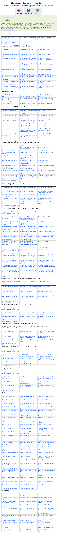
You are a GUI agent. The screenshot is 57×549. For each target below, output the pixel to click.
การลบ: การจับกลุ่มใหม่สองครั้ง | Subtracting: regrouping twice (9, 139)
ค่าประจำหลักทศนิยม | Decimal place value (10, 95)
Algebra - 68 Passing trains (44, 435)
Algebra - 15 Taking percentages (9, 444)
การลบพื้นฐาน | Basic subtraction (9, 115)
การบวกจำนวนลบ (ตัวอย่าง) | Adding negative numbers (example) (10, 161)
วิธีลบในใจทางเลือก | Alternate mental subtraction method (46, 125)
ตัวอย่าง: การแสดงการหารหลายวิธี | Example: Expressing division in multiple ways (10, 78)
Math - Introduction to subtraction (9, 358)
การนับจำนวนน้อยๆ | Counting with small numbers (10, 377)
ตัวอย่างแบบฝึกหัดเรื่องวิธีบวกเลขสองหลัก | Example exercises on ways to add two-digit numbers (28, 233)
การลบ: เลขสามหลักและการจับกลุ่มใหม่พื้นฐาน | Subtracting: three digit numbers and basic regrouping (28, 130)
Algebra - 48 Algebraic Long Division (28, 459)
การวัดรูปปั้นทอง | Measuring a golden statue (28, 188)
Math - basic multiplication (8, 63)
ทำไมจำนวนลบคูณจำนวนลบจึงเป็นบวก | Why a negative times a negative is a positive (27, 162)
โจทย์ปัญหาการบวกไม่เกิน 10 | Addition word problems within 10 (45, 355)
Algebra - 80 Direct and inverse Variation (45, 475)
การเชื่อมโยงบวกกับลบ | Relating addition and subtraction (27, 363)
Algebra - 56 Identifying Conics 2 (27, 488)
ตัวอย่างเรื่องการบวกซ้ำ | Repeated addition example (45, 337)
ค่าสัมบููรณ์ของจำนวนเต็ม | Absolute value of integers (46, 156)
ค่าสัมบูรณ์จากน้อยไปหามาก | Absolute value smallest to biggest (45, 151)
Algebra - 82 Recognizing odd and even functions (45, 482)
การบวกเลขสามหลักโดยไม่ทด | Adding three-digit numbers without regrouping (10, 296)
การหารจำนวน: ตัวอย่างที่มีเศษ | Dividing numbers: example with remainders (45, 69)
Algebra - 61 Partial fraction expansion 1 (46, 411)
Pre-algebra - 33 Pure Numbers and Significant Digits (45, 530)
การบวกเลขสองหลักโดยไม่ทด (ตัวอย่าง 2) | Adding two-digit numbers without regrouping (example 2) (28, 243)
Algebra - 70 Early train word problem (46, 442)
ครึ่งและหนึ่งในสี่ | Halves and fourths (28, 37)
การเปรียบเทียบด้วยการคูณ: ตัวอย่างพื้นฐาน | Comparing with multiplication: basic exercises (10, 83)
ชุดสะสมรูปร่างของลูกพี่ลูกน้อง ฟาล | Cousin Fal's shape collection (10, 38)
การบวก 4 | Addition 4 (25, 115)
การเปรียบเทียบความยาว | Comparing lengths (10, 199)
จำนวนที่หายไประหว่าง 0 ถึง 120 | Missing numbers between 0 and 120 (46, 386)
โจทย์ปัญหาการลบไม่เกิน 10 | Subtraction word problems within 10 (46, 359)
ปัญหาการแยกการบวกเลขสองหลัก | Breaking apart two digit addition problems (9, 262)
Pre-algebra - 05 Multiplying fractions (10, 508)
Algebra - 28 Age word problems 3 (9, 488)
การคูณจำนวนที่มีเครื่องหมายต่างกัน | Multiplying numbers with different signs (28, 177)
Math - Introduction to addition (9, 354)
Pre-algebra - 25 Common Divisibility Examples (46, 502)
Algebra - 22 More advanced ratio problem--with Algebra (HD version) (10, 467)
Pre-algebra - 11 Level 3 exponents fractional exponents (9, 530)
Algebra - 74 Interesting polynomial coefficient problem (45, 453)
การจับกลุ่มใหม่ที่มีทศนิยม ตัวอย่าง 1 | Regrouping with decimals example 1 (46, 99)
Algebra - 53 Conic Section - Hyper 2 (28, 477)
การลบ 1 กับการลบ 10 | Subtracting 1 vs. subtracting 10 (10, 232)
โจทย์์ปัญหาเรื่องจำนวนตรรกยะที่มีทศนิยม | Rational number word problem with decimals (27, 147)
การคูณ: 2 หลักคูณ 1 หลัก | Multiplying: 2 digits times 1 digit (27, 69)
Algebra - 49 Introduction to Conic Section (27, 464)
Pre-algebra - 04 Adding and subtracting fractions (8, 505)
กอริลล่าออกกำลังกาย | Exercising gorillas (27, 340)
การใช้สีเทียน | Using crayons (44, 221)
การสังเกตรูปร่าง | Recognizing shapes (46, 37)
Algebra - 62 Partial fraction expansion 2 (46, 415)
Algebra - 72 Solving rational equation (46, 446)
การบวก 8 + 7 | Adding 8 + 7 (8, 336)
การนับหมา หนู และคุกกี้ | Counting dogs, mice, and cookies (27, 382)
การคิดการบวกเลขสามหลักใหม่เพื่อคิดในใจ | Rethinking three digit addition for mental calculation (10, 301)
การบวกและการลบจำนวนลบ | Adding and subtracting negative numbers (10, 171)
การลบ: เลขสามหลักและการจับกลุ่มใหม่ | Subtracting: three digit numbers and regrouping (28, 135)
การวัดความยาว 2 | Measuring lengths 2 (10, 192)
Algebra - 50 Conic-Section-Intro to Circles (27, 467)
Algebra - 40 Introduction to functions (28, 435)
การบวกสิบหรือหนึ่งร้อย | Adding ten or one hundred (10, 287)
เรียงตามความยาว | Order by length (10, 187)
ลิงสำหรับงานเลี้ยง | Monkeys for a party (9, 317)
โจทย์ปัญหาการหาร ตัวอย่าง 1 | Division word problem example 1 (27, 55)
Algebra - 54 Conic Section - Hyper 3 (28, 481)
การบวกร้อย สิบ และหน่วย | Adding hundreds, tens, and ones (9, 291)
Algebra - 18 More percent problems (10, 452)
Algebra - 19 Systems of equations (9, 456)
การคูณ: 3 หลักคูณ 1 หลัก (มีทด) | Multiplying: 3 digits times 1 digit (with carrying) (28, 83)
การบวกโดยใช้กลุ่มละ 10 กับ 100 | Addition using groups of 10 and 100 (46, 287)
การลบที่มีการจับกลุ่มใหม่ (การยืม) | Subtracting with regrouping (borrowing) (27, 125)
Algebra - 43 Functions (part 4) (26, 444)
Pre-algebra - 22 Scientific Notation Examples (28, 530)
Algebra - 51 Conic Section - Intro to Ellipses (28, 471)
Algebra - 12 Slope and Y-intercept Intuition (9, 436)
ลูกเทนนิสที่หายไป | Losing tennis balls (28, 270)
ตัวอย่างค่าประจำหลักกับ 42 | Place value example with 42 (27, 317)
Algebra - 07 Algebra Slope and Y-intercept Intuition (9, 418)
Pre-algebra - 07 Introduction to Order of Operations (10, 516)
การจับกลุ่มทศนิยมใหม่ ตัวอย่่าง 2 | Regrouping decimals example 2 (45, 103)
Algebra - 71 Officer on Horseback (45, 444)
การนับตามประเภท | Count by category (44, 382)
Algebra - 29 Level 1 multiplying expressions (27, 397)
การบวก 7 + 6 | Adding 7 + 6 (8, 331)
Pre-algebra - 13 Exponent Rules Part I (28, 497)
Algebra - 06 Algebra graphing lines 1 (10, 414)
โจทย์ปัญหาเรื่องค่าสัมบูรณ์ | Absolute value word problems (46, 166)
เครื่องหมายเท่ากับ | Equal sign (26, 331)
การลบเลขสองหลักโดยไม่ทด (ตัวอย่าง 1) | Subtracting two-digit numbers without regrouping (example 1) (28, 120)
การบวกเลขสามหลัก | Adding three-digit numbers (10, 134)
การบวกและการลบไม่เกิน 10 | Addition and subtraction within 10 (9, 366)
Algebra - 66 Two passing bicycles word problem (45, 429)
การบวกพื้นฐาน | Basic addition (9, 110)
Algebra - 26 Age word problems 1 (9, 481)
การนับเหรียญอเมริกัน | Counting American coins (45, 199)
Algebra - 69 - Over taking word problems (45, 439)
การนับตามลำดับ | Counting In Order (10, 381)
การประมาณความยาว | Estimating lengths (9, 202)
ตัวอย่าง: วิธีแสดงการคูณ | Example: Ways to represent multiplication (10, 69)
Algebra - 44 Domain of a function (27, 446)
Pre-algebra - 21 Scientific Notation (28, 526)
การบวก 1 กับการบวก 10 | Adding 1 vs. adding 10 (9, 217)
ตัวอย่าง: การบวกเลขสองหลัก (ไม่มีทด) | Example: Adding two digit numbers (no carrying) (10, 120)
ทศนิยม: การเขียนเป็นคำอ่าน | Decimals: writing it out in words (9, 99)
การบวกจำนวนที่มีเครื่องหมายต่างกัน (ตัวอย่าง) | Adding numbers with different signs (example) (10, 167)
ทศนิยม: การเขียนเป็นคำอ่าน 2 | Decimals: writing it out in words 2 (9, 103)
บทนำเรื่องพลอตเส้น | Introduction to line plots (28, 202)
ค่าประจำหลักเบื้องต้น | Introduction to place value (46, 317)
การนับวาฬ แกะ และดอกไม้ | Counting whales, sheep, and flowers (28, 386)
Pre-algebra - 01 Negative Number (9, 494)
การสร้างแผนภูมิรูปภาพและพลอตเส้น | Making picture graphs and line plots (10, 206)
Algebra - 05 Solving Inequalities (9, 410)
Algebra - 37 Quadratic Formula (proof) (27, 425)
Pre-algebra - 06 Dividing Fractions (9, 511)
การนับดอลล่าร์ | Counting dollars (45, 194)
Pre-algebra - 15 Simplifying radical (27, 504)
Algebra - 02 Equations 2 (7, 399)
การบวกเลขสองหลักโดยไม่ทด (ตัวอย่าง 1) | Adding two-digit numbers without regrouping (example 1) (10, 249)
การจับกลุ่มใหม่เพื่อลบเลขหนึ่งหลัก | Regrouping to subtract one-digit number (27, 223)
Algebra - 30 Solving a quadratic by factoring (27, 400)
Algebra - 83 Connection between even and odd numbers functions (45, 485)
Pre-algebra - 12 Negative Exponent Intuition (28, 495)
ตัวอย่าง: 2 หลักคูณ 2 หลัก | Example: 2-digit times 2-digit (46, 50)
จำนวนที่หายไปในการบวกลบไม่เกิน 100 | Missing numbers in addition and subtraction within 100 (46, 267)
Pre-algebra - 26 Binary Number (45, 504)
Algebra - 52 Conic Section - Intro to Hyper (28, 475)
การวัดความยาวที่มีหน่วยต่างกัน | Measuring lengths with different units (10, 195)
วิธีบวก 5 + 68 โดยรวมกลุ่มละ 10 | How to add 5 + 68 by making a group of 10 (10, 271)
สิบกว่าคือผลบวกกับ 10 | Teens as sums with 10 (10, 313)
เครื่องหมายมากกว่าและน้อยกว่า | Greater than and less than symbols (9, 320)
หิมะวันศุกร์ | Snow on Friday (44, 216)
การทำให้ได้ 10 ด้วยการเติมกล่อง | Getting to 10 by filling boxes (27, 355)
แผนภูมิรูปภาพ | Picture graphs (26, 191)
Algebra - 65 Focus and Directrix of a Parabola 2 (46, 425)
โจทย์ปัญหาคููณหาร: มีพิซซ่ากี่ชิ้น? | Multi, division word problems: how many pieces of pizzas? (45, 83)
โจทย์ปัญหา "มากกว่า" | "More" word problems (46, 232)
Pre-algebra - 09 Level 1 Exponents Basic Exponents (9, 523)
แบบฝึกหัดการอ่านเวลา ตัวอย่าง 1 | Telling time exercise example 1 (45, 188)
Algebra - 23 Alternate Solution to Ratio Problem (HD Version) (9, 471)
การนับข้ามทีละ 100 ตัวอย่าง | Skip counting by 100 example (45, 261)
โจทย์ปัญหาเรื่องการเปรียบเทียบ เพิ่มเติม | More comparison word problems (46, 333)
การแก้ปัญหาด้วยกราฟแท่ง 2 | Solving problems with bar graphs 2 (28, 199)
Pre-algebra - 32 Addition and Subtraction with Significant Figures (46, 527)
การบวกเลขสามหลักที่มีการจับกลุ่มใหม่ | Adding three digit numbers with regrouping (28, 112)
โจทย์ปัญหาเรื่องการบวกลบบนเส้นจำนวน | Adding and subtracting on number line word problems (28, 267)
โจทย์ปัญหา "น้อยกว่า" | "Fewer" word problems (46, 227)
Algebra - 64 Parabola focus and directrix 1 (45, 422)
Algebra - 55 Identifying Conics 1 (27, 484)
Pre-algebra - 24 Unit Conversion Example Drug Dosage (45, 498)
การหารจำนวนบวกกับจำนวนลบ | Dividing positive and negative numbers (27, 172)
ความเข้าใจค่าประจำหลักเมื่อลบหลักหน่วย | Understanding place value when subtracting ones (10, 238)
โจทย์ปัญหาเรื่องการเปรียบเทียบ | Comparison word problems (9, 344)
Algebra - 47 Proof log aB (25, 456)
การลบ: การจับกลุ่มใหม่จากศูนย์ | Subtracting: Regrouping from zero (45, 111)
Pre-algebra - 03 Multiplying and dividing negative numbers (9, 181)
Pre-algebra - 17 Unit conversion (27, 511)
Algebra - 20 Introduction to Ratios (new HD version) (9, 460)
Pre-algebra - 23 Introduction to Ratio (46, 494)
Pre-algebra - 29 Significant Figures (45, 515)
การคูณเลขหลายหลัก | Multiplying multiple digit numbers (45, 55)
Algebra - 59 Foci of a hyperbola (45, 403)
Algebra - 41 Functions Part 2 (26, 438)
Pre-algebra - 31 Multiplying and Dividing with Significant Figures (45, 523)
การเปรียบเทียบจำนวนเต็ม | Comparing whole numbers (44, 313)
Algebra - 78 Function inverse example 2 (46, 467)
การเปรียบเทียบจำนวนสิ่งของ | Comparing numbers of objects (8, 390)
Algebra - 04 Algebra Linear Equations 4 (10, 407)
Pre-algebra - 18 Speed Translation (27, 515)
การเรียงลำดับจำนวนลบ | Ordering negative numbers (9, 156)
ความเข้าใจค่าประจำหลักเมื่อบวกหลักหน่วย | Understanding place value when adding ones (10, 228)
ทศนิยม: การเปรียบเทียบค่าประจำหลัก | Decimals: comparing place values (28, 99)
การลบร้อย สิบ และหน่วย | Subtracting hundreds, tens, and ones (28, 287)
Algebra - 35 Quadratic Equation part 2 (28, 418)
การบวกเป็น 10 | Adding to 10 (26, 358)
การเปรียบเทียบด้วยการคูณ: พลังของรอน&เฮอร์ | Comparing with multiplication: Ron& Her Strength (28, 59)
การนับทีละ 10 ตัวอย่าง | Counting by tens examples (46, 255)
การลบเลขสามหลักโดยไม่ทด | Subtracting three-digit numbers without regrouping (27, 291)
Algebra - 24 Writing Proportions (9, 474)
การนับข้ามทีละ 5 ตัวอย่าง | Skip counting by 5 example (45, 248)
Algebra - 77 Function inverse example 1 (46, 464)
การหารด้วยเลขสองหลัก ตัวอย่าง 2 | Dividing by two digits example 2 (46, 74)
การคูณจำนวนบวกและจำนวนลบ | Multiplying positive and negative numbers (27, 157)
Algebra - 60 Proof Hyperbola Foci (45, 406)
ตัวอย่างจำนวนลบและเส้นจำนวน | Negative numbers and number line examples (9, 152)
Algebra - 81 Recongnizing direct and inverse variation (46, 478)
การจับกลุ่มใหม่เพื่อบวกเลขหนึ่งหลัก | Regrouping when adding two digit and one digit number (10, 267)
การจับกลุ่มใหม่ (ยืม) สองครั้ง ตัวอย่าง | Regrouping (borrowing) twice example (46, 129)
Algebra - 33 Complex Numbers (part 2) (28, 411)
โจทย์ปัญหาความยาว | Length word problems (45, 202)
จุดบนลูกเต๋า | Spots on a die (44, 241)
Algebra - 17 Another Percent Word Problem (9, 450)
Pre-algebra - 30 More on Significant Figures (46, 520)
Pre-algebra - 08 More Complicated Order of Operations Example (9, 520)
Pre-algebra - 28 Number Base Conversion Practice (44, 512)
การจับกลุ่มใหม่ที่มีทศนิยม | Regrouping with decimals (46, 95)
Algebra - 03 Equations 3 (7, 403)
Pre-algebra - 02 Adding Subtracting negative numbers (28, 151)
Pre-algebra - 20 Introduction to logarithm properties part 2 (27, 523)
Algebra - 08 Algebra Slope (8, 421)
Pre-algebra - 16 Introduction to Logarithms (27, 509)
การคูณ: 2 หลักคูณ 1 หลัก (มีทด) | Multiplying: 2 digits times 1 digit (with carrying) (28, 78)
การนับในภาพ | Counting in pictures (28, 376)
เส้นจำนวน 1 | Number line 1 (8, 58)
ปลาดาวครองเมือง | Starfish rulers (45, 236)
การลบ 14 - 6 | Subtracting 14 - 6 (9, 128)
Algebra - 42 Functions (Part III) (27, 442)
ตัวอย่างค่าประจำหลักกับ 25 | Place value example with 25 (27, 313)
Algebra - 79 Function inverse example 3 (46, 471)
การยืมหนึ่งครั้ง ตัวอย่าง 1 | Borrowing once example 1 (46, 116)
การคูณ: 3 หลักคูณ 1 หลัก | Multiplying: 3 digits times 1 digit (27, 74)
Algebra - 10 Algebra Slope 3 (8, 428)
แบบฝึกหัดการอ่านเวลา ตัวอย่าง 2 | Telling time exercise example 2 (45, 192)
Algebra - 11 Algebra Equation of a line (9, 432)
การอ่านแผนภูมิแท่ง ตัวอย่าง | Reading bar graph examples (28, 195)
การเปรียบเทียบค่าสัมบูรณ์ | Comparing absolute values (44, 161)
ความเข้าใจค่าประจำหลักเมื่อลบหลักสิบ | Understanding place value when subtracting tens (10, 243)
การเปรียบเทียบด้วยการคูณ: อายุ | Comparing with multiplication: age (9, 87)
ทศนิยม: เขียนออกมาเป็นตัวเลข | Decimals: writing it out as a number (28, 95)
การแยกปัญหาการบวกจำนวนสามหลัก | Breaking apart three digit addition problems (28, 296)
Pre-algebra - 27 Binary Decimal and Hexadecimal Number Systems (46, 509)
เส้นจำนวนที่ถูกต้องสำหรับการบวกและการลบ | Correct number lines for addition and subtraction (28, 238)
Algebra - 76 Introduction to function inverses (46, 460)
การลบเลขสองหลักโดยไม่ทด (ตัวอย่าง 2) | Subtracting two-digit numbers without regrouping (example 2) (28, 218)
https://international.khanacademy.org (9, 30)
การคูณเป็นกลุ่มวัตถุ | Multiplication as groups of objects (10, 55)
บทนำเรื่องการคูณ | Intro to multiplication (8, 50)
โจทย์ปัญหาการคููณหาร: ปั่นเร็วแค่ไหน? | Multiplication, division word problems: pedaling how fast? (46, 88)
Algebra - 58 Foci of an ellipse (44, 399)
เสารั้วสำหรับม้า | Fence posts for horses (9, 276)
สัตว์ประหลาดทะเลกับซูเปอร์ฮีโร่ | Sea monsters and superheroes (28, 337)
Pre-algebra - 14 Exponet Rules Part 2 (28, 501)
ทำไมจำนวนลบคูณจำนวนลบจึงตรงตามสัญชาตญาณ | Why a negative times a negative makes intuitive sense (28, 167)
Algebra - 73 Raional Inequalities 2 (45, 449)
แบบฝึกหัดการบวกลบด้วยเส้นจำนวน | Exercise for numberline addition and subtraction (46, 291)
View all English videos (7, 17)
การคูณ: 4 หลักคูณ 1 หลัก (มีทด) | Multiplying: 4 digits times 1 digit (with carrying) (28, 88)
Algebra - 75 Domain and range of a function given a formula (46, 457)
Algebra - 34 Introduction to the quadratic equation (27, 415)
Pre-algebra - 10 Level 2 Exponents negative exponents (9, 527)
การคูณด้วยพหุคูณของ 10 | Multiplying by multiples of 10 (28, 64)
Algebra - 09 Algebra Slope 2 (8, 424)
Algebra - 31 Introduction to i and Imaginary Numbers (27, 404)
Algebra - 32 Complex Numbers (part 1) (28, 407)
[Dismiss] (55, 1)
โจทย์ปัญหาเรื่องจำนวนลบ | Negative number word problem (46, 176)
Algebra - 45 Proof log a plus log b (27, 449)
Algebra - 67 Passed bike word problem (44, 432)
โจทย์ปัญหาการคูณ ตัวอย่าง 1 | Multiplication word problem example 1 (28, 51)
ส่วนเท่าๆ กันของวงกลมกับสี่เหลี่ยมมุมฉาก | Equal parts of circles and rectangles (9, 42)
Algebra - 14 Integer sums (7, 442)
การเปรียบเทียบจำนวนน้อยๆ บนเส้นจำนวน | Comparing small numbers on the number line (46, 378)
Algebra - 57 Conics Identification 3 (46, 396)
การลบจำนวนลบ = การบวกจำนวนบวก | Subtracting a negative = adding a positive (10, 177)
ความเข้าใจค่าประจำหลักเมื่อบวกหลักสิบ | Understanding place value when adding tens (10, 223)
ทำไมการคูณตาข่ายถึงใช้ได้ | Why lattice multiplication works (45, 77)
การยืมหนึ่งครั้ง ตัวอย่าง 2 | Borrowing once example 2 (46, 120)
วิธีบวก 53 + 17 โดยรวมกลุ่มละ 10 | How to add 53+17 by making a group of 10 (28, 228)
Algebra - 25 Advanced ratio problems (10, 477)
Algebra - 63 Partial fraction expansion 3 (46, 418)
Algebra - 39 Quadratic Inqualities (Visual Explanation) (27, 432)
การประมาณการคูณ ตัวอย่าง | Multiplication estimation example (45, 59)
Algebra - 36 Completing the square (28, 421)
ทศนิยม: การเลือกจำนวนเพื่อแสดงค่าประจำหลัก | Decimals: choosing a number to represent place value (28, 103)
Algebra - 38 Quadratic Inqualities (27, 428)
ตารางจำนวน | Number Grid (8, 385)
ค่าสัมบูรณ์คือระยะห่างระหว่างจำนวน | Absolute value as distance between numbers (46, 172)
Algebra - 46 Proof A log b (25, 452)
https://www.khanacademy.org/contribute (37, 27)
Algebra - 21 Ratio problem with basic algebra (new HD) (10, 464)
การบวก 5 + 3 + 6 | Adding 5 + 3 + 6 (10, 339)
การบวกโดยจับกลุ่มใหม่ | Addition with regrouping (27, 248)
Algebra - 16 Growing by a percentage (10, 446)
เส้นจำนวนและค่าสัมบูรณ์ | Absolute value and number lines (46, 147)
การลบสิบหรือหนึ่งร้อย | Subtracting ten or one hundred (46, 296)
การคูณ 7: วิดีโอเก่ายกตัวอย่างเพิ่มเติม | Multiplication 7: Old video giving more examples (46, 64)
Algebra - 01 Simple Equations (8, 396)
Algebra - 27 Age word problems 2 (9, 484)
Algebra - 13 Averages (7, 438)
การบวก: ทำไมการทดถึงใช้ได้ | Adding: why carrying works (44, 134)
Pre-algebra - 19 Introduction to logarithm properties (27, 520)
